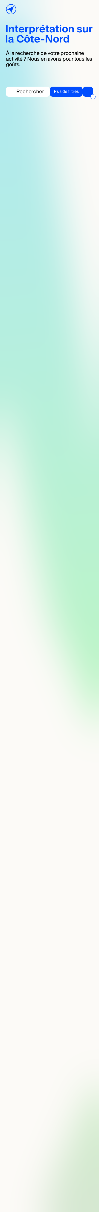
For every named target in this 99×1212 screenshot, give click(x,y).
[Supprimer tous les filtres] (93, 96)
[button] (71, 92)
